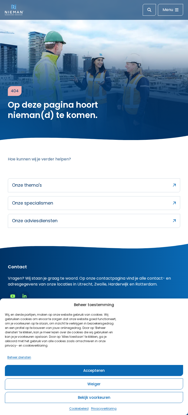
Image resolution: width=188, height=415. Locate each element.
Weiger (94, 384)
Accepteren (94, 370)
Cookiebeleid (79, 408)
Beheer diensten (19, 357)
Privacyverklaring (104, 408)
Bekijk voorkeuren (94, 397)
